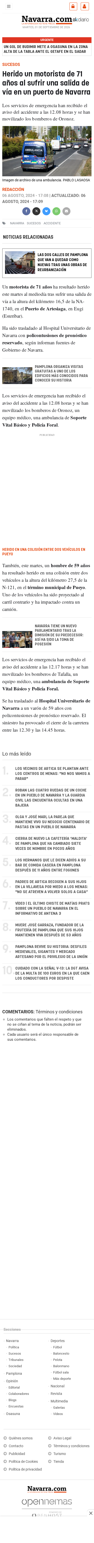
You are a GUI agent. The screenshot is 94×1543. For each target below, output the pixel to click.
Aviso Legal (62, 1438)
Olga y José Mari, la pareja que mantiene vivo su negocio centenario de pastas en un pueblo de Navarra (52, 822)
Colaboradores (19, 1394)
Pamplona (14, 1373)
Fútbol (57, 1347)
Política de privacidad (25, 1469)
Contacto (16, 1446)
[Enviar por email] (66, 210)
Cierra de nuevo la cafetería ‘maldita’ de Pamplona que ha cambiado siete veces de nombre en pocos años (51, 844)
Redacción (13, 189)
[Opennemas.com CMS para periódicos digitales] (47, 1507)
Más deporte (62, 1379)
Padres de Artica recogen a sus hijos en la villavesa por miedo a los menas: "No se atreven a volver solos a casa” (51, 887)
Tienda (58, 1461)
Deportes (58, 1341)
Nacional (57, 1386)
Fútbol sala (61, 1372)
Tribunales (16, 1360)
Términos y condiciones (59, 1011)
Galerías (59, 1407)
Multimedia (59, 1401)
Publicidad (17, 1454)
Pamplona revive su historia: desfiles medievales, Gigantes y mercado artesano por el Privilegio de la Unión (51, 952)
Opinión (12, 1381)
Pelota (57, 1360)
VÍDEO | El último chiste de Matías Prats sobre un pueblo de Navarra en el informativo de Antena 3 (52, 908)
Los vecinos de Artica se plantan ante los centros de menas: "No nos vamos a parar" (52, 774)
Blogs (13, 1400)
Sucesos (15, 1353)
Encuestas (16, 1406)
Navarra (12, 1341)
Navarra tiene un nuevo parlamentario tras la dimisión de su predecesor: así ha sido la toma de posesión (59, 635)
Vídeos (58, 1414)
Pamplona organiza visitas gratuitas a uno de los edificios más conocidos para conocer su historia (61, 374)
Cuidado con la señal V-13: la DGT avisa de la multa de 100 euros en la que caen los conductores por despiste (52, 973)
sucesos (34, 223)
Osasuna (13, 1414)
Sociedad (15, 1366)
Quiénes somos (21, 1438)
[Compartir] (26, 210)
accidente (52, 223)
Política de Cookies (23, 1461)
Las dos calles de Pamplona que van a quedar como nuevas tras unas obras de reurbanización (63, 262)
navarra (17, 223)
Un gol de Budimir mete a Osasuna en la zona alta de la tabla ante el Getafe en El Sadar (46, 49)
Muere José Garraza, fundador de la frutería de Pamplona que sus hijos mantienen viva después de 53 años (49, 930)
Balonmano (61, 1366)
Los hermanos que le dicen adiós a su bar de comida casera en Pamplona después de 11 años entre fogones (50, 865)
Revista (56, 1394)
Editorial (14, 1387)
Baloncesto (61, 1353)
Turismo (59, 1454)
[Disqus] (46, 1115)
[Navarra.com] (47, 19)
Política (14, 1347)
